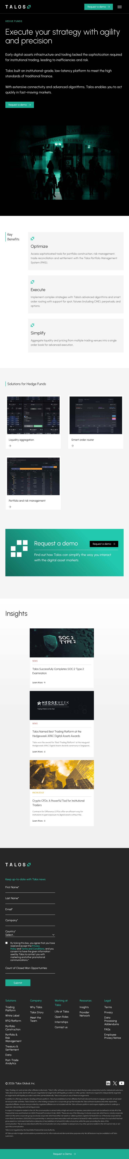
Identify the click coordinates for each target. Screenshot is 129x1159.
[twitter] (115, 1083)
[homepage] (18, 864)
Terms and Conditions (32, 948)
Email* (9, 909)
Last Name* (12, 898)
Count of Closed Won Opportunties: (26, 968)
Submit (18, 982)
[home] (18, 7)
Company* (11, 920)
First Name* (12, 887)
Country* (10, 931)
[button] (120, 7)
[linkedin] (108, 1083)
